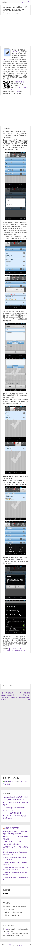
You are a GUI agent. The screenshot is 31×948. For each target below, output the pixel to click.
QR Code (17, 91)
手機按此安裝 (20, 82)
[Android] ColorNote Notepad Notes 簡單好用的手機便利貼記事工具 (15, 650)
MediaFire (7, 933)
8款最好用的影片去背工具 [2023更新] (14, 800)
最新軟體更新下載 (11, 828)
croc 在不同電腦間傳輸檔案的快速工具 (14, 808)
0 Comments (15, 685)
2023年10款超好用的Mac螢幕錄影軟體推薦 (15, 797)
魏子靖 (17, 13)
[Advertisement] (15, 30)
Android (6, 685)
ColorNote (16, 52)
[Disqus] (15, 719)
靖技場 (4, 2)
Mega (6, 929)
